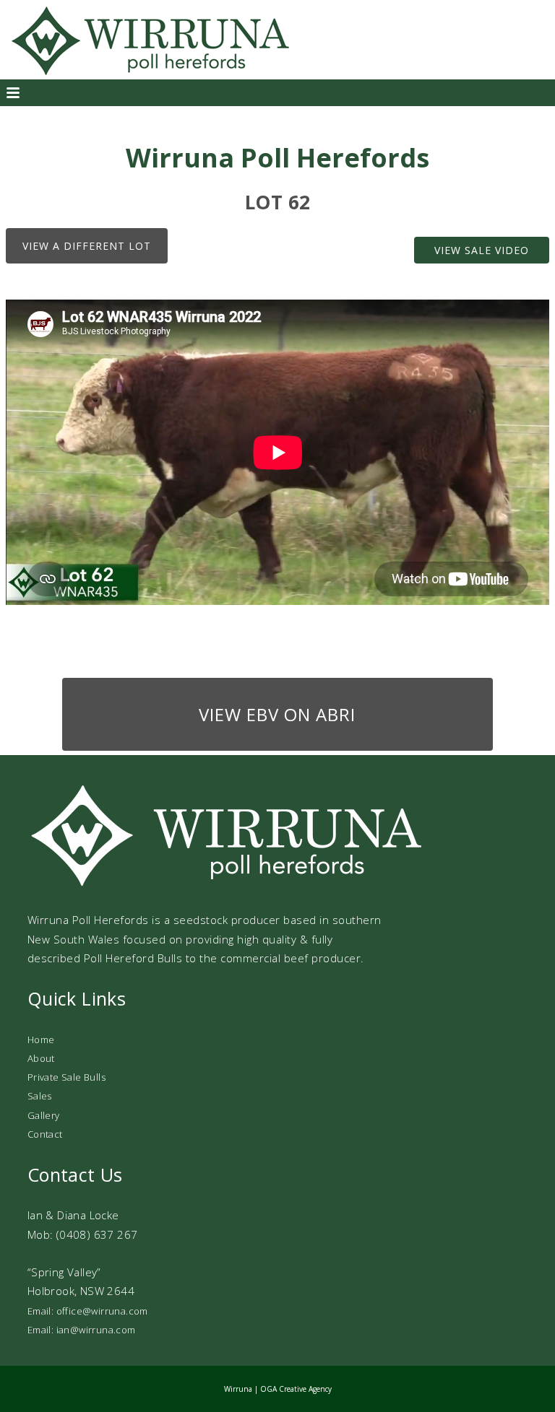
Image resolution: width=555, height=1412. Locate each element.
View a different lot (86, 246)
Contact (45, 1134)
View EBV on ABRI (277, 714)
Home (41, 1039)
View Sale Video (481, 250)
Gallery (43, 1115)
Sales (39, 1095)
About (41, 1058)
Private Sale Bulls (66, 1077)
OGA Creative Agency (296, 1389)
